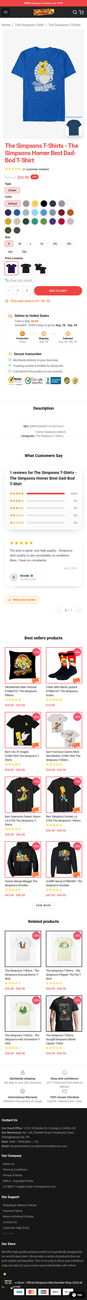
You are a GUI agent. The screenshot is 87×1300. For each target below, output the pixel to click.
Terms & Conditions (15, 1169)
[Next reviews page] (78, 610)
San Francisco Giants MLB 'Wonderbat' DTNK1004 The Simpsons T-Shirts (63, 756)
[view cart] (81, 12)
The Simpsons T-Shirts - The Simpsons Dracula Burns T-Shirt (22, 974)
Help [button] (79, 1295)
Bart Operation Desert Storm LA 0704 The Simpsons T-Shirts (22, 820)
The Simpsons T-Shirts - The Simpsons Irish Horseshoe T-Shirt (22, 1039)
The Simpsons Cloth (29, 25)
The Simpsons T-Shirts (64, 25)
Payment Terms (12, 1210)
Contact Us (10, 1222)
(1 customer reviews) (36, 169)
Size (7, 237)
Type (8, 183)
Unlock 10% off (8, 1282)
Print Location (14, 258)
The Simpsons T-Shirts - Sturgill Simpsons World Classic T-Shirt (60, 1039)
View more (43, 905)
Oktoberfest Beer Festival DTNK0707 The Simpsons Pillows (21, 691)
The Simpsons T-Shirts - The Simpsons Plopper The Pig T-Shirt (63, 974)
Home (6, 25)
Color (8, 196)
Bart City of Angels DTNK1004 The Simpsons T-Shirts (22, 756)
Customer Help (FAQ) (16, 1227)
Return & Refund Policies (18, 1216)
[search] (74, 12)
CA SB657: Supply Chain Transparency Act (29, 1186)
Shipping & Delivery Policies (20, 1205)
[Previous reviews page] (59, 610)
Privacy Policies (12, 1175)
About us (8, 1164)
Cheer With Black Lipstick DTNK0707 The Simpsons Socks (62, 691)
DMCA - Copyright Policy (18, 1181)
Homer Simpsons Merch (51, 432)
